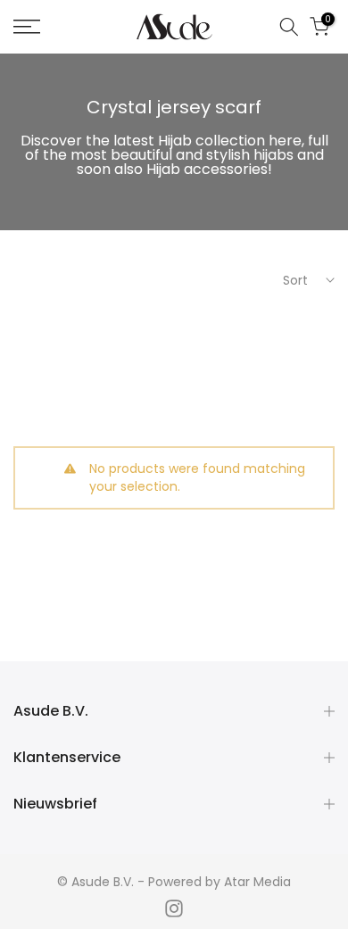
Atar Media (257, 882)
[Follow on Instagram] (174, 909)
